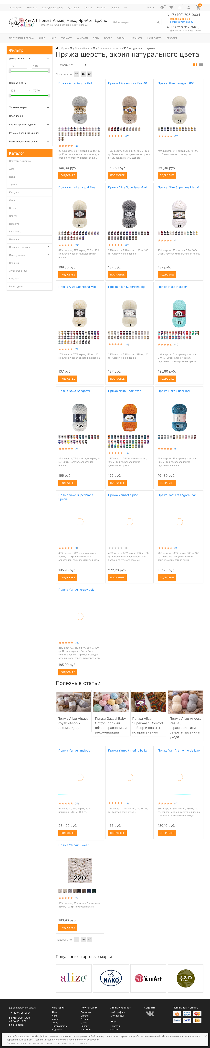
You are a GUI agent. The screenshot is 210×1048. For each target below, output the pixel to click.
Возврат (101, 7)
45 (126, 136)
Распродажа (16, 286)
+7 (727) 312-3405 (184, 27)
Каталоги (14, 278)
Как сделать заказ (52, 7)
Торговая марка (18, 107)
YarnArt (66, 38)
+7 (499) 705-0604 (185, 15)
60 (77, 145)
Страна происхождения (22, 124)
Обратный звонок (180, 19)
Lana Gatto (154, 38)
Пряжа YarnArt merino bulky (127, 750)
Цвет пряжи (16, 115)
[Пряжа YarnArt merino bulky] (129, 765)
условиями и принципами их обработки (76, 1039)
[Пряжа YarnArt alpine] (129, 510)
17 (176, 803)
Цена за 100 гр (17, 82)
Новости (115, 1026)
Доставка (73, 7)
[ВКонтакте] (150, 1013)
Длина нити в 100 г (19, 58)
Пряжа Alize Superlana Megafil (179, 187)
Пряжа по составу (19, 247)
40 (83, 74)
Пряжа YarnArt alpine (123, 495)
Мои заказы (117, 1015)
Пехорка (172, 38)
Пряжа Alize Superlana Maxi (127, 187)
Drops (108, 38)
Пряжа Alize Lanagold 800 (176, 83)
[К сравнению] (93, 174)
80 (89, 74)
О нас (84, 1022)
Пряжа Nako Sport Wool (125, 391)
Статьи (114, 1029)
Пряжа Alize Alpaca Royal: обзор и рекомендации (73, 723)
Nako (53, 38)
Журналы (57, 1029)
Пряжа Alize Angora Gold (76, 83)
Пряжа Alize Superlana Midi (77, 286)
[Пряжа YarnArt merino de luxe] (179, 765)
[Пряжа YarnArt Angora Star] (179, 510)
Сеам (96, 38)
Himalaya (136, 38)
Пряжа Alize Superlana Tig (126, 286)
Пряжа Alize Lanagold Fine (76, 187)
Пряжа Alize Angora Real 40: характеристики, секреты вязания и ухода (185, 728)
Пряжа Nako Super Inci (174, 391)
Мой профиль (117, 1012)
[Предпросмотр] (80, 110)
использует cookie (28, 1036)
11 (176, 344)
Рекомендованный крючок (24, 133)
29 (126, 344)
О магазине (15, 7)
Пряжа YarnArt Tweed (73, 845)
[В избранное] (98, 174)
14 (126, 453)
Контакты (32, 7)
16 (77, 642)
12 (176, 240)
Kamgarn (82, 38)
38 (77, 349)
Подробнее (68, 175)
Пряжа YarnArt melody (74, 750)
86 (126, 245)
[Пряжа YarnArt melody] (79, 765)
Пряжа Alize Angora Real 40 (127, 83)
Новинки (14, 263)
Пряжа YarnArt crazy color (77, 589)
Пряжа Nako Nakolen (173, 286)
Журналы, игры (18, 270)
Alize (42, 38)
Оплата (88, 7)
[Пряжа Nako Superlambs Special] (79, 512)
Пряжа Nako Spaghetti (74, 391)
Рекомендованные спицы (23, 141)
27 (176, 136)
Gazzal (121, 38)
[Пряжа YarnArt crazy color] (79, 605)
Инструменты (17, 255)
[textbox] (136, 22)
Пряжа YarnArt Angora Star (177, 495)
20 (76, 74)
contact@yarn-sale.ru (181, 21)
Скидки (115, 7)
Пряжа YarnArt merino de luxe (179, 750)
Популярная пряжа (21, 38)
